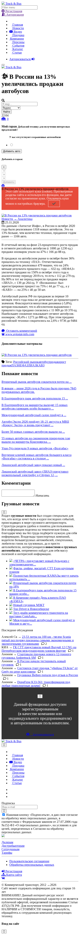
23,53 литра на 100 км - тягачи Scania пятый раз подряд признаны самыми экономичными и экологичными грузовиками (38, 640)
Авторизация (14, 14)
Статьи (17, 52)
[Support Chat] (10, 793)
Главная (17, 24)
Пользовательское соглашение (29, 861)
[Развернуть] (4, 512)
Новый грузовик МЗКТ (28, 605)
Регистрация (13, 11)
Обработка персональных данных (31, 864)
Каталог (17, 49)
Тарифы (7, 852)
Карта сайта (13, 874)
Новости (18, 28)
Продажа (18, 35)
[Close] (40, 696)
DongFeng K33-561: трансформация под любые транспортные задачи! (36, 683)
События (18, 45)
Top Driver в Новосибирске (31, 609)
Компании (16, 38)
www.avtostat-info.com (19, 334)
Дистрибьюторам (13, 845)
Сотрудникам (10, 849)
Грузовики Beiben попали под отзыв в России (47, 675)
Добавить (8, 182)
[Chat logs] (10, 789)
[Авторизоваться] (3, 185)
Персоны (18, 42)
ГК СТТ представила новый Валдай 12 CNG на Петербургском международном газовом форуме (39, 649)
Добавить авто (11, 151)
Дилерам (7, 842)
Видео (17, 31)
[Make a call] (10, 796)
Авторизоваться (20, 59)
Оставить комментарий (21, 330)
